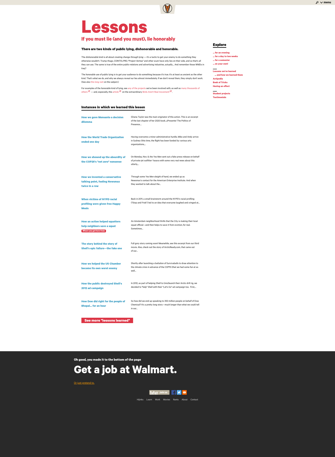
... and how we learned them (229, 75)
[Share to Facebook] (173, 392)
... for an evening (221, 53)
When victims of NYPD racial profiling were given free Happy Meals (101, 204)
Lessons (114, 30)
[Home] (167, 9)
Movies (166, 400)
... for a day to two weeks (225, 57)
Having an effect (221, 86)
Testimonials (219, 97)
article (116, 92)
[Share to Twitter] (179, 392)
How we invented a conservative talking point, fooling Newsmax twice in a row (101, 182)
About (185, 400)
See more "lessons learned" (107, 321)
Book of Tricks (220, 83)
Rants (176, 400)
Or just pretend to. (84, 383)
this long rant (97, 82)
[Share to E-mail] (184, 392)
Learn (149, 400)
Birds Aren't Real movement (156, 92)
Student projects (221, 94)
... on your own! (220, 64)
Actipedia (218, 79)
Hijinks (140, 400)
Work (157, 400)
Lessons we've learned (224, 71)
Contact (194, 400)
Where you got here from (94, 231)
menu (327, 2)
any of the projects (137, 88)
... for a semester (221, 60)
